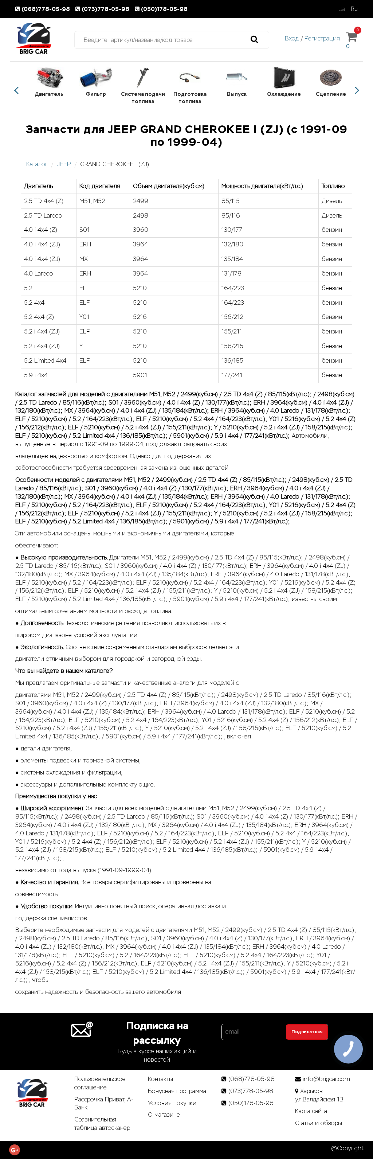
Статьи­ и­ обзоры (318, 1123)
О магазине (164, 1114)
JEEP (64, 164)
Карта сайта (311, 1111)
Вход (292, 38)
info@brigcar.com (326, 1079)
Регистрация (322, 38)
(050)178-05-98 (164, 8)
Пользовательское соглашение (100, 1083)
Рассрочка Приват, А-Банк (103, 1103)
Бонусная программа (177, 1091)
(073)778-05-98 (106, 8)
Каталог (37, 164)
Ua (341, 8)
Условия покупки (172, 1103)
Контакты (160, 1079)
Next (357, 90)
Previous (16, 90)
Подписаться (306, 1032)
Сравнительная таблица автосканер (102, 1123)
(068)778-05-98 (46, 8)
